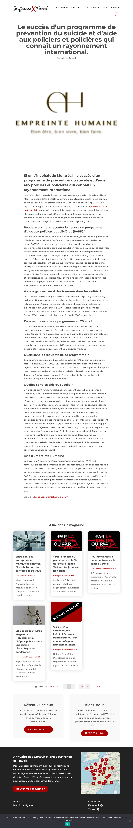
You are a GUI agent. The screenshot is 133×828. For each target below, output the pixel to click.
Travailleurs (76, 7)
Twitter (92, 809)
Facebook (94, 805)
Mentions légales (23, 805)
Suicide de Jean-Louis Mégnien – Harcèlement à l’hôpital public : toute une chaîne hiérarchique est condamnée (29, 641)
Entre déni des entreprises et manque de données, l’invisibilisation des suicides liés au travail (29, 563)
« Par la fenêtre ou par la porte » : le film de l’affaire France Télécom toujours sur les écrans (66, 563)
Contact (92, 801)
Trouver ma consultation (30, 788)
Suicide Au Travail (66, 58)
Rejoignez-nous (40, 729)
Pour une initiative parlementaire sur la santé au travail (103, 560)
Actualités (60, 7)
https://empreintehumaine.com (51, 497)
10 (82, 686)
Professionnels (110, 7)
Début (52, 686)
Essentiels (92, 7)
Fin (99, 686)
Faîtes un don (96, 733)
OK (67, 824)
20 (87, 686)
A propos (18, 801)
